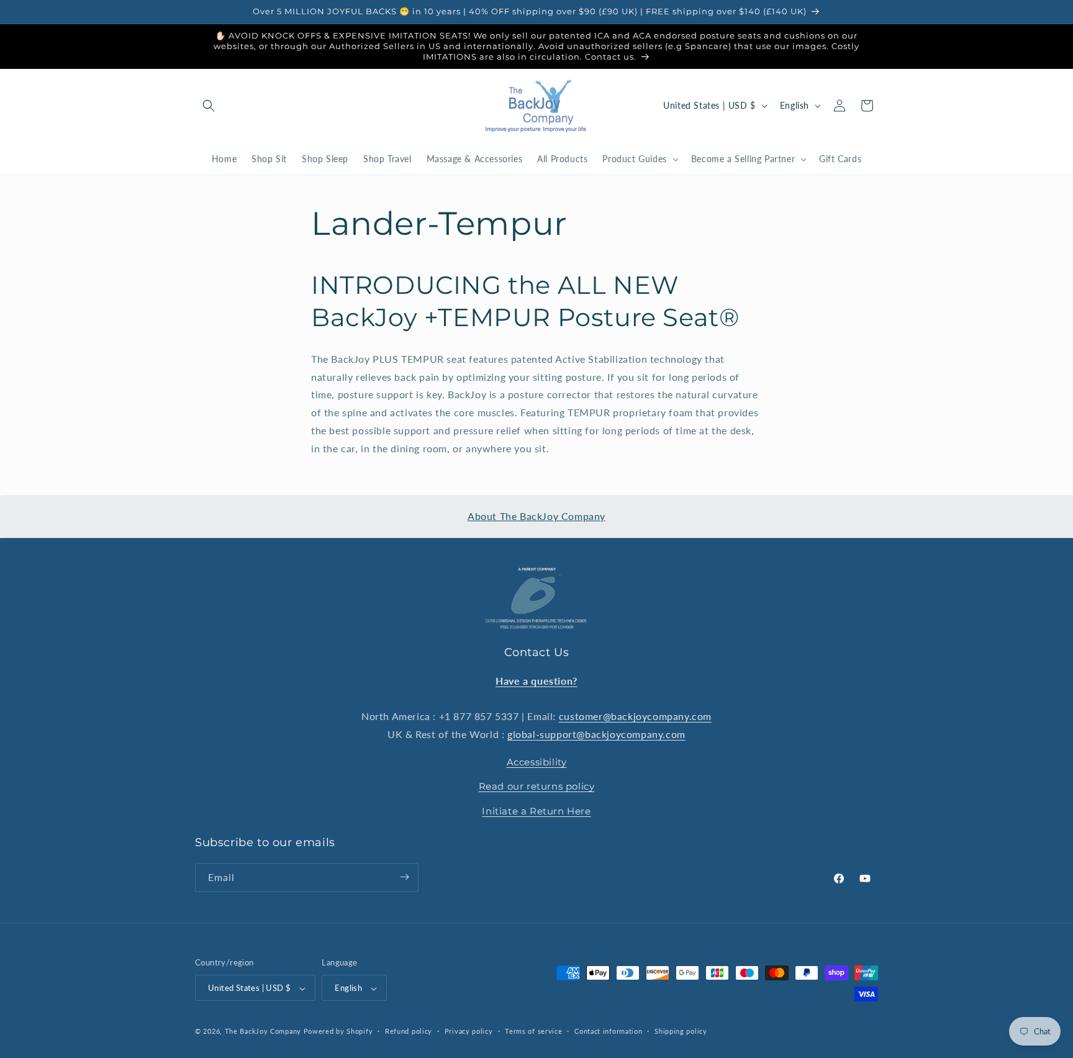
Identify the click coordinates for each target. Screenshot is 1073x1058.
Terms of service (533, 1031)
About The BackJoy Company (536, 516)
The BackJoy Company (264, 1032)
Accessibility (537, 761)
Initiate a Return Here (536, 810)
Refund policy (408, 1031)
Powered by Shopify (338, 1032)
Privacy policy (469, 1031)
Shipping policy (680, 1031)
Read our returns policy (537, 786)
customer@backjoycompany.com (635, 716)
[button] (208, 105)
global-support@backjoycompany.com (596, 734)
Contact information (608, 1031)
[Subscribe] (404, 877)
